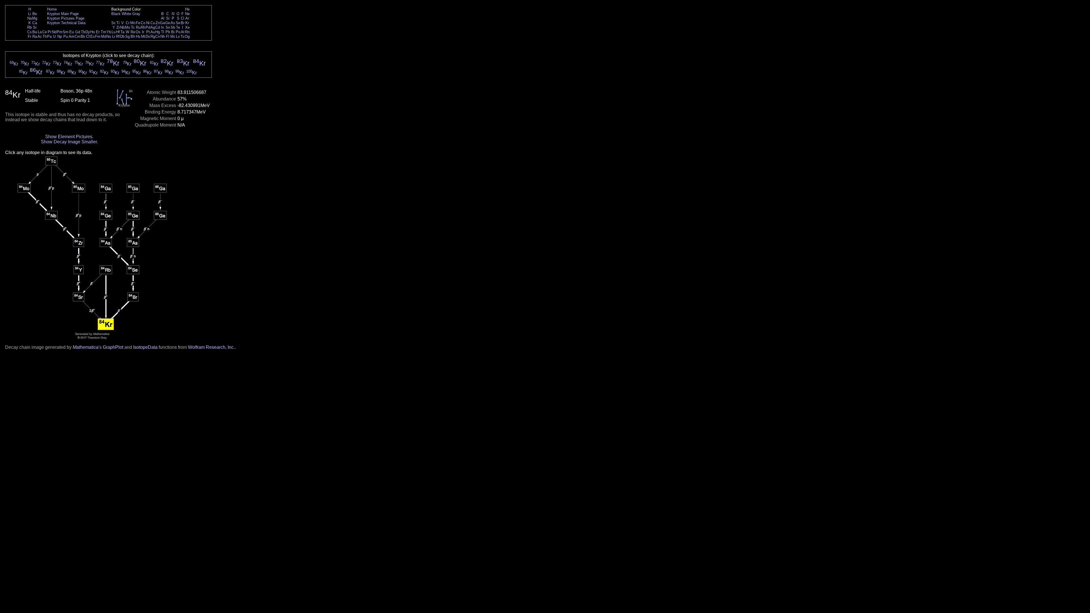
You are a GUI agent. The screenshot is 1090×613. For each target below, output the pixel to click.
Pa (49, 36)
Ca (34, 23)
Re (133, 32)
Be (34, 14)
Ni (148, 23)
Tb (83, 32)
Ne (187, 14)
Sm (65, 32)
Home (52, 9)
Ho (92, 32)
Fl (167, 36)
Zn (158, 23)
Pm (59, 32)
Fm (97, 36)
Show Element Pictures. (69, 136)
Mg (34, 18)
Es (92, 36)
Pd (148, 27)
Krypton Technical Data (66, 23)
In (162, 27)
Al (162, 18)
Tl (162, 32)
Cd (157, 27)
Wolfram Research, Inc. (211, 347)
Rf (118, 36)
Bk (83, 36)
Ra (34, 36)
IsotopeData (145, 347)
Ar (187, 18)
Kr (187, 23)
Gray (136, 14)
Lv (178, 36)
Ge (167, 23)
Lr (113, 36)
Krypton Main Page (63, 14)
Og (187, 36)
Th (45, 36)
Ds (148, 36)
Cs (29, 32)
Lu (114, 32)
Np (59, 36)
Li (29, 14)
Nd (54, 32)
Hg (157, 32)
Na (29, 18)
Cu (152, 23)
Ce (44, 32)
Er (98, 32)
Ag (152, 27)
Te (178, 27)
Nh (162, 36)
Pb (167, 32)
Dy (87, 32)
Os (138, 32)
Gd (77, 32)
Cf (88, 36)
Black (116, 14)
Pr (49, 32)
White (126, 14)
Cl (182, 18)
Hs (138, 36)
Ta (122, 32)
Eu (71, 32)
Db (122, 36)
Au (152, 32)
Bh (133, 36)
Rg (152, 36)
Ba (34, 32)
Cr (127, 23)
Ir (143, 32)
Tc (133, 27)
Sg (127, 36)
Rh (143, 27)
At (183, 32)
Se (178, 23)
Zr (118, 27)
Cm (77, 36)
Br (183, 23)
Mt (143, 36)
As (173, 23)
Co (143, 23)
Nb (122, 27)
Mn (132, 23)
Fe (138, 23)
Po (178, 32)
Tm (103, 32)
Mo (127, 27)
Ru (138, 27)
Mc (172, 36)
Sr (35, 27)
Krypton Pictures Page (65, 18)
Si (167, 18)
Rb (29, 27)
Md (103, 36)
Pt (148, 32)
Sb (173, 27)
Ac (39, 36)
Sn (167, 27)
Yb (108, 32)
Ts (183, 36)
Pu (65, 36)
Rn (187, 32)
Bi (173, 32)
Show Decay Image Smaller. (69, 141)
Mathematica (85, 347)
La (40, 32)
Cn (157, 36)
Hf (118, 32)
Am (71, 36)
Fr (29, 36)
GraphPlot (113, 347)
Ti (118, 23)
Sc (113, 23)
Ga (162, 23)
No (108, 36)
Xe (187, 27)
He (187, 9)
